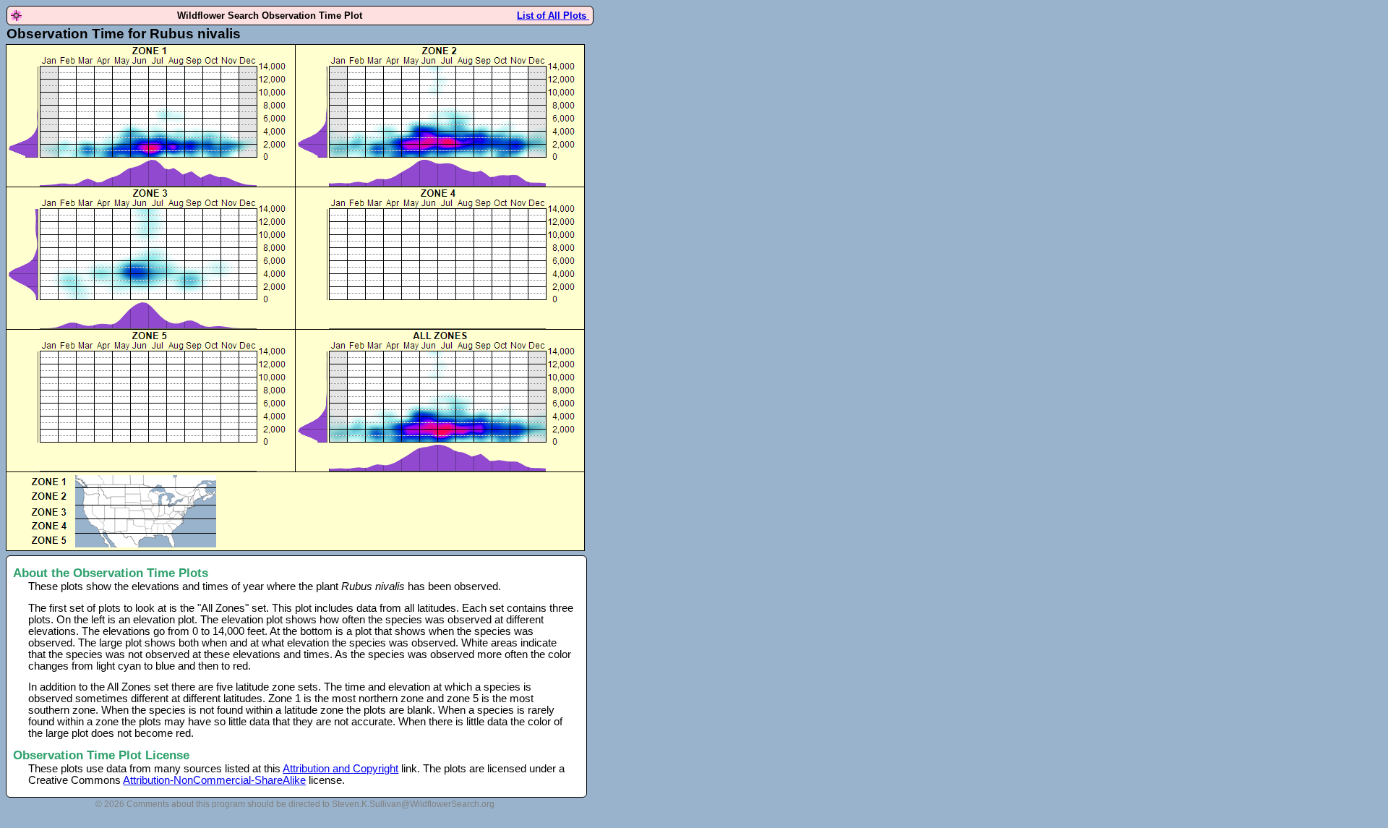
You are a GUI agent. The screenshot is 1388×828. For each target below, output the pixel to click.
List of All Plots (553, 15)
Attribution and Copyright (340, 768)
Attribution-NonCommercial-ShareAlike (214, 780)
